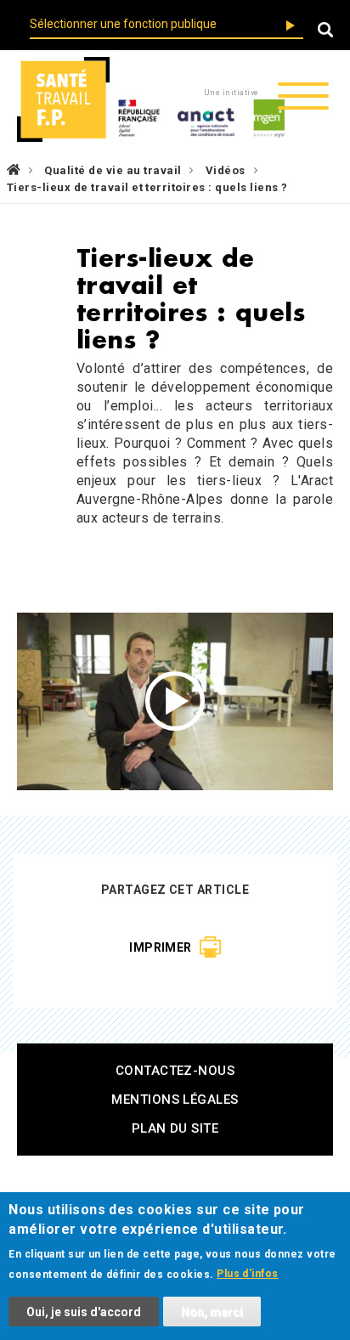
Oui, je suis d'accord (83, 1312)
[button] (325, 32)
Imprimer (160, 947)
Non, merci (212, 1312)
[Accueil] (63, 99)
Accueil (13, 169)
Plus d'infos (248, 1274)
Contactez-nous (175, 1070)
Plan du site (175, 1128)
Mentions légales (175, 1099)
